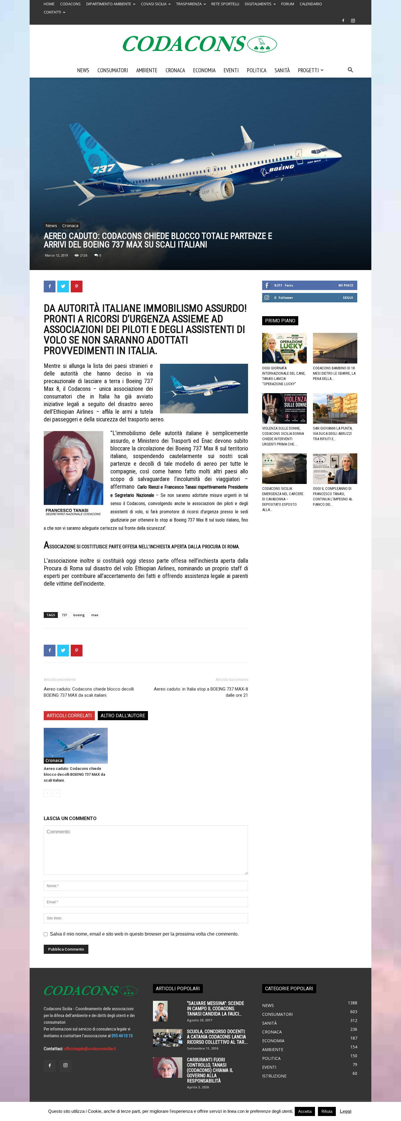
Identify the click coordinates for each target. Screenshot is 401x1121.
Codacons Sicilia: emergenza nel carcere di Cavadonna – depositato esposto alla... (282, 499)
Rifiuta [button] (326, 1111)
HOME (49, 3)
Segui (348, 297)
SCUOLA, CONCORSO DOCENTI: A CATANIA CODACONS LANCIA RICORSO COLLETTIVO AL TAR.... (217, 1037)
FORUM (287, 3)
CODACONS (70, 3)
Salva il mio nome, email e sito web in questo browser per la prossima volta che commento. (144, 933)
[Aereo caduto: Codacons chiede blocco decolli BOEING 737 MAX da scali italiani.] (76, 746)
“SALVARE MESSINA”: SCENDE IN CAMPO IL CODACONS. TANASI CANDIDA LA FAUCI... (215, 1009)
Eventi (231, 70)
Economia (204, 70)
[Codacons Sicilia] (200, 44)
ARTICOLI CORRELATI (69, 715)
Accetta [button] (304, 1111)
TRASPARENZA (189, 3)
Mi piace (345, 285)
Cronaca (175, 70)
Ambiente (146, 70)
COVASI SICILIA (153, 3)
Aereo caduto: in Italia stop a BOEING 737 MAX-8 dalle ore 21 (201, 692)
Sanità (282, 70)
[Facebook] (343, 20)
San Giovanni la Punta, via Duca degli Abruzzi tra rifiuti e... (333, 433)
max (94, 615)
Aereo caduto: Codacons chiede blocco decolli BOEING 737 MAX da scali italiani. (89, 692)
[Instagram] (352, 20)
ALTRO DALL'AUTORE (123, 715)
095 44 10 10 (122, 1035)
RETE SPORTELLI (225, 3)
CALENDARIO (311, 3)
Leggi (345, 1111)
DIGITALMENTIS (258, 3)
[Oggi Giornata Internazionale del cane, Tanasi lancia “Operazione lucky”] (284, 348)
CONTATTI (52, 12)
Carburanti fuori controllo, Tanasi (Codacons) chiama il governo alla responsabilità (210, 1070)
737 (64, 615)
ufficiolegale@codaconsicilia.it (90, 1048)
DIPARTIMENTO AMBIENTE (108, 3)
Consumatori (112, 70)
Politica (256, 70)
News (83, 70)
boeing (79, 615)
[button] (350, 70)
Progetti (308, 70)
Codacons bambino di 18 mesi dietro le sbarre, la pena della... (334, 373)
